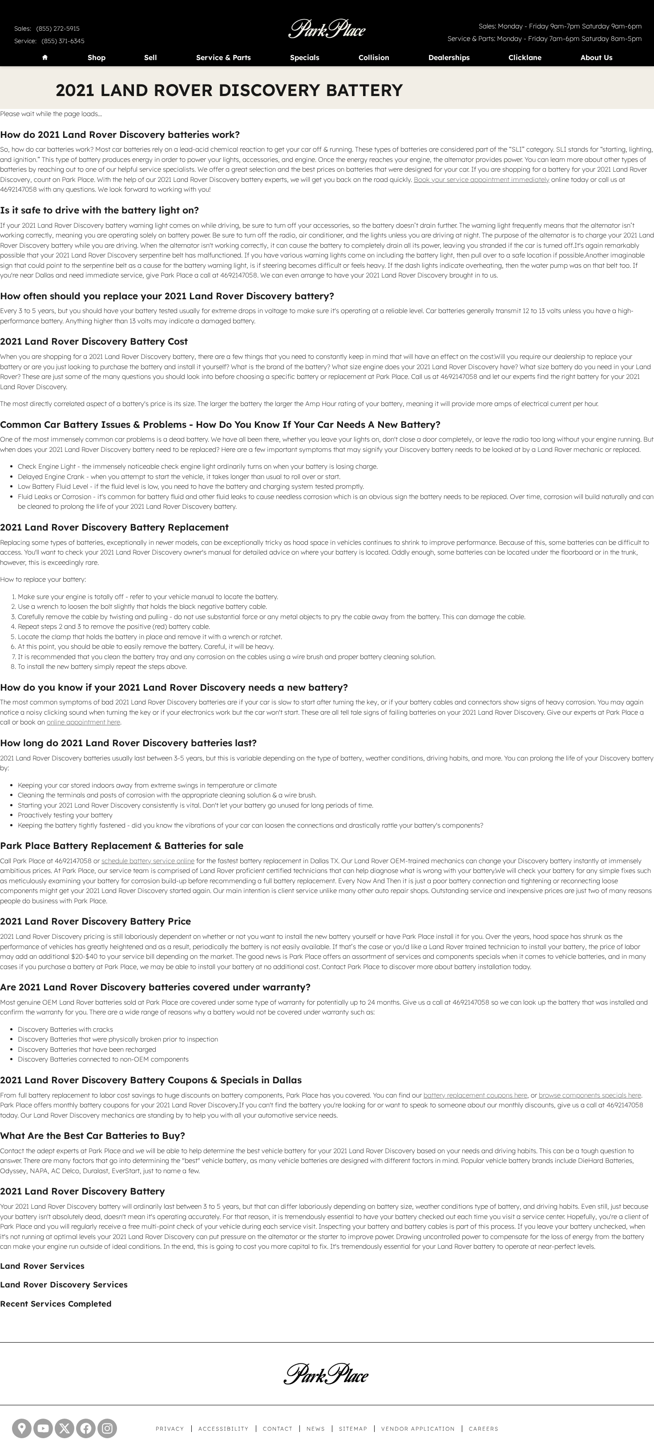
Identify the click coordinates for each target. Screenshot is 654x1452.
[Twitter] (64, 1428)
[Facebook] (86, 1428)
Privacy (170, 1428)
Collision (374, 57)
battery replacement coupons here (475, 1095)
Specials (304, 57)
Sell (150, 57)
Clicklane (525, 57)
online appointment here (83, 722)
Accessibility (223, 1428)
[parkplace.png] (326, 1374)
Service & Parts (223, 57)
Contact (278, 1428)
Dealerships (449, 57)
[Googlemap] (22, 1428)
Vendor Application (418, 1428)
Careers (484, 1428)
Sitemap (353, 1428)
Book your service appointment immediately (481, 179)
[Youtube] (43, 1428)
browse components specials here (590, 1095)
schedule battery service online (147, 861)
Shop (96, 57)
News (316, 1428)
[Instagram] (107, 1428)
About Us (597, 57)
